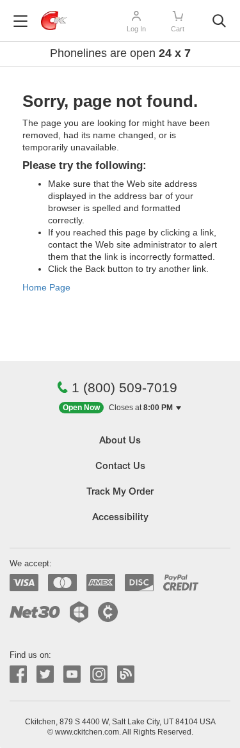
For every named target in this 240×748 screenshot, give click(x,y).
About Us (120, 441)
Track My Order (120, 492)
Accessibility (120, 518)
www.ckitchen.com (87, 732)
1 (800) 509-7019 (124, 387)
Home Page (46, 287)
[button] (120, 408)
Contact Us (120, 467)
